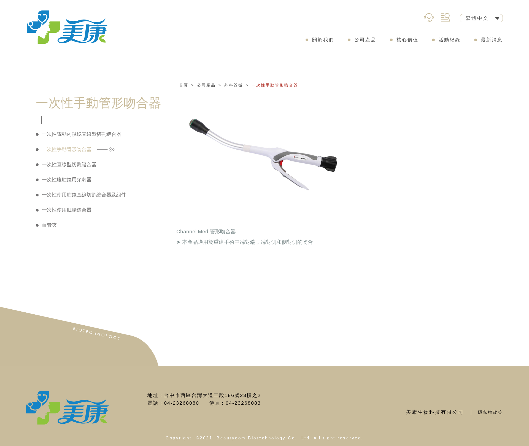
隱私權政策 (490, 412)
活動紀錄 (450, 39)
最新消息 (492, 39)
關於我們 (323, 39)
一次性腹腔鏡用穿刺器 (66, 179)
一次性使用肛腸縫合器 (66, 210)
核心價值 (407, 39)
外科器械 (233, 85)
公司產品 (365, 39)
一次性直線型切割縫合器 (69, 164)
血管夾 (49, 225)
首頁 (183, 85)
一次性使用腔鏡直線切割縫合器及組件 (84, 195)
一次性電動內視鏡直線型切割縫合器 (81, 134)
